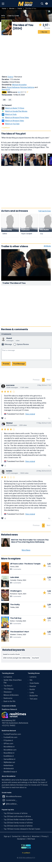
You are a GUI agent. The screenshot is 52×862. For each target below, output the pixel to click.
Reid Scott (6, 89)
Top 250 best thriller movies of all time (18, 820)
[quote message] (49, 418)
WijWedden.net (9, 762)
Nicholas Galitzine (27, 87)
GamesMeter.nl (9, 759)
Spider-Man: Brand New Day (13, 681)
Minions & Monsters (11, 695)
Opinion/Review (23, 344)
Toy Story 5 (8, 686)
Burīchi (32, 689)
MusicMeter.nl (9, 753)
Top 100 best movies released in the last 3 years (22, 829)
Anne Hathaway (13, 87)
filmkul (9, 423)
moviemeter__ (11, 800)
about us (23, 787)
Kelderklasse (8, 765)
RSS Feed (31, 839)
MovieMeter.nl (9, 747)
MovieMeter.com (10, 750)
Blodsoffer (34, 696)
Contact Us (16, 836)
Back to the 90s (9, 701)
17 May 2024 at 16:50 (43, 423)
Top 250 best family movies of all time (18, 823)
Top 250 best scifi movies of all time (17, 816)
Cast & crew (13, 15)
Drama (20, 8)
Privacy (44, 836)
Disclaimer (21, 839)
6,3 (22, 92)
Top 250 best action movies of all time (18, 826)
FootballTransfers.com (12, 734)
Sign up (7, 836)
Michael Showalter (19, 85)
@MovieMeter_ (12, 804)
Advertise (35, 836)
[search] (42, 3)
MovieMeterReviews (14, 796)
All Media (47, 246)
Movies (11, 8)
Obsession (8, 692)
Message (8, 344)
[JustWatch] (26, 853)
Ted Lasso (33, 699)
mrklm (9, 471)
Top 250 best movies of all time (15, 813)
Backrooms (8, 698)
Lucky (32, 692)
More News (26, 550)
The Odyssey (9, 689)
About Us (26, 836)
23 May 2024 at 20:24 (43, 471)
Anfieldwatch (9, 769)
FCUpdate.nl (8, 740)
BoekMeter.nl (9, 756)
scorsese (10, 385)
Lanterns (33, 677)
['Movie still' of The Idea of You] (12, 160)
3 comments (6, 334)
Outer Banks (34, 683)
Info (3, 15)
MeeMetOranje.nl (10, 772)
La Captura (8, 677)
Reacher (33, 686)
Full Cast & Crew (45, 211)
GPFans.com (8, 743)
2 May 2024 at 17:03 (44, 385)
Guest (9, 338)
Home (4, 8)
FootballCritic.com (10, 737)
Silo (31, 680)
